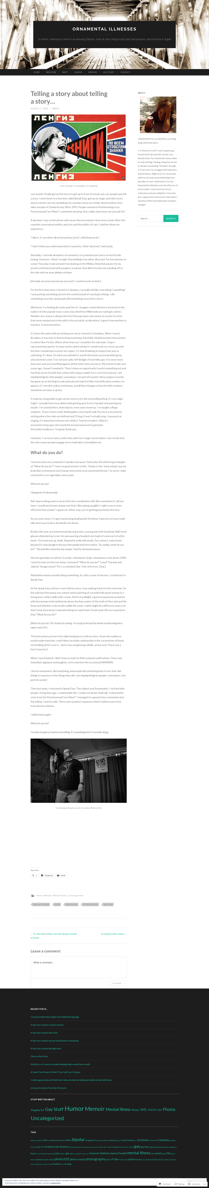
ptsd (130, 1159)
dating (73, 1147)
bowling (99, 1140)
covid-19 (39, 1147)
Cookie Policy (55, 1183)
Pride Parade (123, 1160)
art (60, 1140)
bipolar (78, 1139)
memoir (94, 1153)
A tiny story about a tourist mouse (47, 1024)
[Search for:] (158, 218)
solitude (160, 1160)
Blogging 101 (37, 1110)
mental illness (41, 904)
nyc (164, 1153)
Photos (169, 1109)
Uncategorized (75, 895)
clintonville (152, 1140)
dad (69, 1147)
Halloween (173, 1147)
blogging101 (90, 1140)
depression (80, 1147)
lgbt (67, 1153)
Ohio (168, 1153)
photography (95, 1159)
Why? (65, 72)
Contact (125, 72)
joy (57, 1153)
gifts (167, 1147)
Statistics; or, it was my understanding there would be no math (60, 1064)
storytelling (90, 904)
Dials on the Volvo (39, 1056)
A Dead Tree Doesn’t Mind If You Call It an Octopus (55, 1072)
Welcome (51, 72)
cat (135, 1140)
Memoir (92, 72)
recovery (138, 1159)
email (109, 1147)
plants (108, 1159)
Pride (114, 1159)
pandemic (39, 1159)
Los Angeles (78, 1154)
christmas (142, 1140)
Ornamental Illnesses (105, 28)
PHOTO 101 (155, 1109)
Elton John (103, 1147)
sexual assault (151, 1159)
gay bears (154, 1147)
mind (57, 904)
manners (85, 1154)
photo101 (62, 1159)
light (71, 1154)
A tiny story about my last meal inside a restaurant (55, 1040)
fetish (131, 1147)
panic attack (49, 1159)
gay (137, 1146)
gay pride (162, 1147)
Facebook (115, 1147)
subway (166, 1160)
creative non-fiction (56, 1146)
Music (135, 1109)
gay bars (145, 1146)
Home (37, 72)
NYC (143, 1110)
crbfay (55, 108)
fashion (122, 1147)
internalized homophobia (46, 1154)
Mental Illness (60, 895)
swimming (38, 1164)
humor (34, 1153)
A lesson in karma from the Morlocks (48, 1087)
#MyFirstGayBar (36, 1140)
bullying (112, 1140)
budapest (105, 1140)
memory (105, 1153)
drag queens (89, 1147)
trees (62, 1164)
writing (108, 904)
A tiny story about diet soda (44, 1032)
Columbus (163, 1140)
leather (62, 1154)
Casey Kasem (127, 1140)
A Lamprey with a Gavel (114, 933)
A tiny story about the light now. (46, 1048)
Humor (78, 72)
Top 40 (50, 1164)
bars (63, 1140)
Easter (96, 1147)
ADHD (45, 1140)
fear (127, 1147)
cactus (118, 1140)
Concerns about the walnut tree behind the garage (55, 1016)
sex (144, 1160)
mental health (118, 1153)
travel (56, 1163)
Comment (116, 983)
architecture (53, 1140)
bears (69, 1140)
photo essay (77, 1159)
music (158, 1153)
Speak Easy (71, 904)
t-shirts (45, 1164)
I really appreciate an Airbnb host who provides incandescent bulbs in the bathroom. (71, 1079)
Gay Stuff (108, 72)
